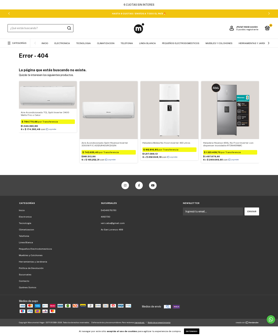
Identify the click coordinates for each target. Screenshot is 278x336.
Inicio (45, 43)
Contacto (24, 281)
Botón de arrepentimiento (159, 322)
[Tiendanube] (247, 322)
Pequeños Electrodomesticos (180, 43)
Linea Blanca (147, 43)
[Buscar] (69, 28)
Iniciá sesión (251, 27)
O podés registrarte (247, 29)
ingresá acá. (139, 322)
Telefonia (127, 43)
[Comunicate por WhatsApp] (271, 319)
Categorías (19, 43)
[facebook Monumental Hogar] (139, 185)
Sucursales (25, 274)
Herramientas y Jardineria (255, 43)
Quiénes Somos (27, 287)
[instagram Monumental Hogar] (125, 185)
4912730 (105, 216)
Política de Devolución (31, 268)
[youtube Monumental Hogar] (153, 185)
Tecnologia (83, 43)
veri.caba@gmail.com (113, 223)
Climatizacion (105, 43)
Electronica (62, 43)
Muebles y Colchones (219, 43)
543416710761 (108, 210)
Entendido (191, 331)
